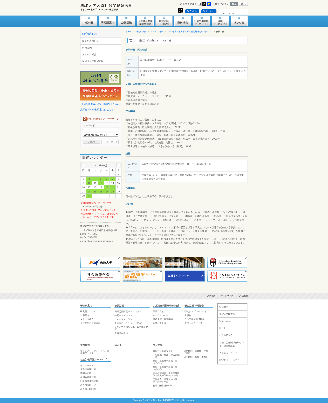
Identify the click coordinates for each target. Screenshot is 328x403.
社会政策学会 (226, 335)
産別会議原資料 (88, 377)
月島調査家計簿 (88, 369)
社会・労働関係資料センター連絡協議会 (231, 344)
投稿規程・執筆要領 (163, 319)
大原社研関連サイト (163, 351)
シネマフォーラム (123, 319)
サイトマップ (227, 296)
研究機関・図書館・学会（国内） (196, 352)
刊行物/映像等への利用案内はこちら (99, 104)
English (193, 11)
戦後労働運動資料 (89, 381)
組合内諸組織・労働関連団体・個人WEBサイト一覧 (166, 374)
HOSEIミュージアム (229, 360)
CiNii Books (225, 321)
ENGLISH (243, 296)
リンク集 (157, 344)
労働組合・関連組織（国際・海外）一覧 (165, 380)
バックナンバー (160, 315)
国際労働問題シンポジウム (127, 311)
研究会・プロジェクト (195, 311)
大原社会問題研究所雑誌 (166, 305)
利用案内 (87, 47)
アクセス (210, 11)
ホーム (129, 31)
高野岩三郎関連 (88, 389)
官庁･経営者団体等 (162, 385)
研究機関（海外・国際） (196, 357)
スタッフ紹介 (89, 54)
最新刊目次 (158, 311)
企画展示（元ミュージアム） (128, 323)
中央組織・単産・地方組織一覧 (166, 356)
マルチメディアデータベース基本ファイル (94, 352)
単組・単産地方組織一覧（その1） (165, 362)
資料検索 (85, 344)
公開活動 (119, 305)
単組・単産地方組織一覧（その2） (165, 368)
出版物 (187, 315)
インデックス (87, 365)
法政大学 (223, 307)
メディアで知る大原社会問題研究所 (131, 328)
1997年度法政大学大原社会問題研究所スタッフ (189, 31)
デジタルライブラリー (195, 323)
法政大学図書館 (227, 314)
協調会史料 (85, 373)
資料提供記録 (121, 333)
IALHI (117, 344)
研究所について (90, 41)
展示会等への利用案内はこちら (97, 109)
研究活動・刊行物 (194, 305)
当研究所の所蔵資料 (93, 61)
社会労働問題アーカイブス (94, 359)
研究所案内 (89, 33)
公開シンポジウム (123, 315)
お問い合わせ (159, 323)
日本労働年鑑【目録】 (195, 319)
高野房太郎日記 (88, 385)
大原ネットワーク (228, 353)
